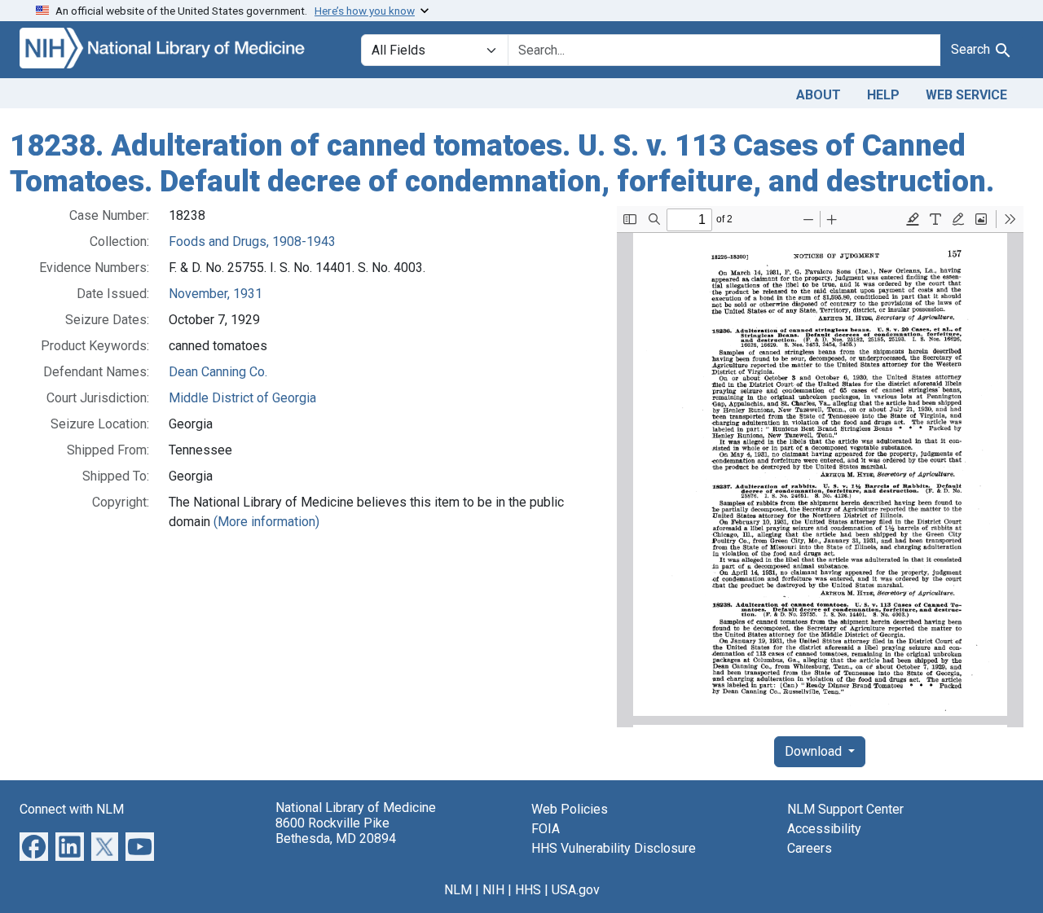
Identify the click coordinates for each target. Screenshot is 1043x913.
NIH (493, 890)
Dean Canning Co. (218, 372)
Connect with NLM (72, 809)
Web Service (966, 95)
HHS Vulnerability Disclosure (613, 848)
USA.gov (576, 890)
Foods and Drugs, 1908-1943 (252, 241)
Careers (809, 848)
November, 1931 (215, 293)
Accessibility (824, 828)
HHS (528, 890)
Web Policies (569, 809)
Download (815, 751)
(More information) (266, 521)
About (818, 95)
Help (883, 95)
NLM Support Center (845, 809)
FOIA (545, 828)
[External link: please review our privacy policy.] (34, 846)
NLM (458, 890)
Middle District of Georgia (242, 398)
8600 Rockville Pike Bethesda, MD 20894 (335, 830)
